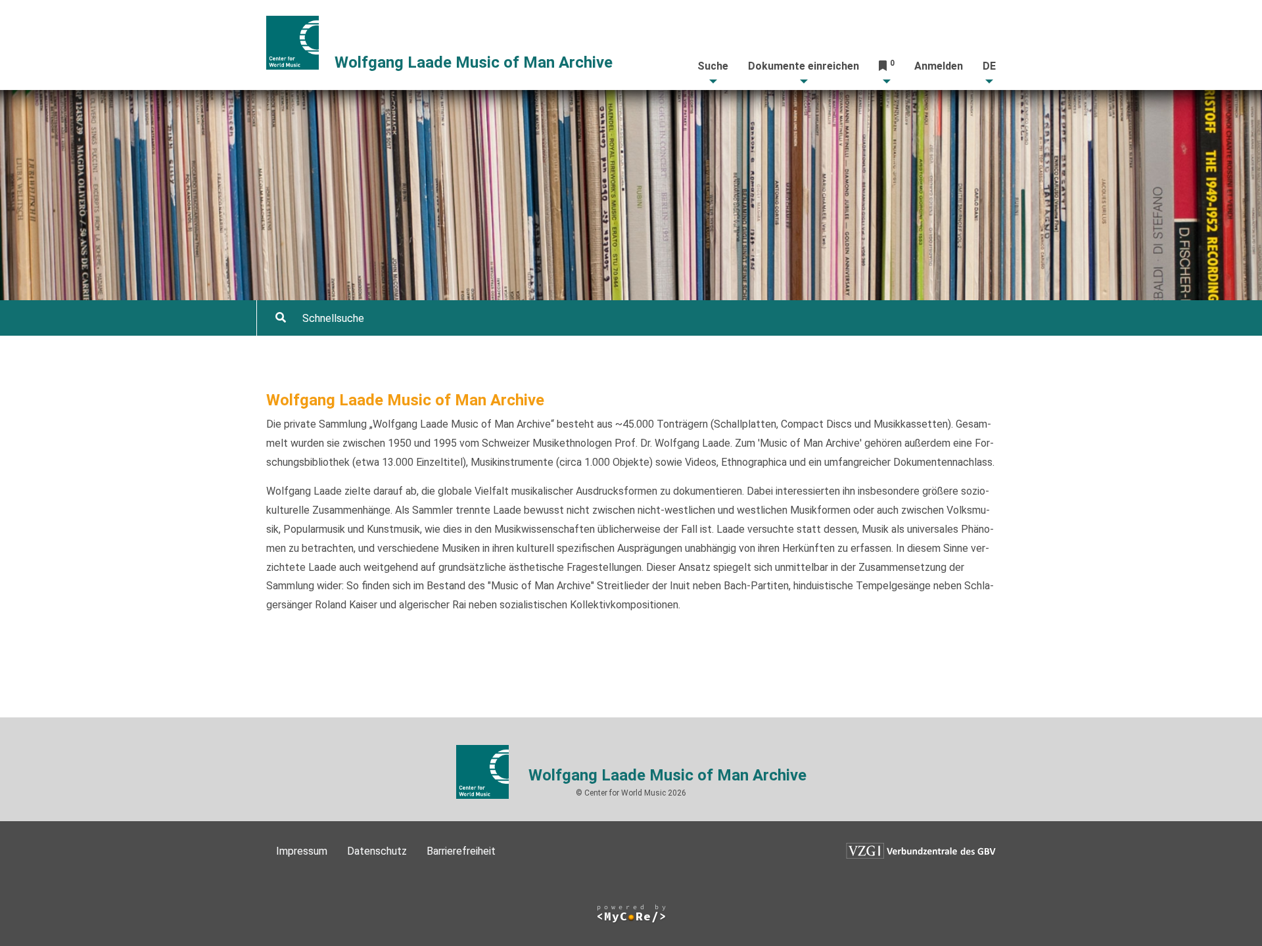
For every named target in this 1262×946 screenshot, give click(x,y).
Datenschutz (377, 851)
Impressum (301, 851)
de (989, 66)
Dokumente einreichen (803, 66)
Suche (712, 66)
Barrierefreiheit (461, 851)
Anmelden (938, 66)
